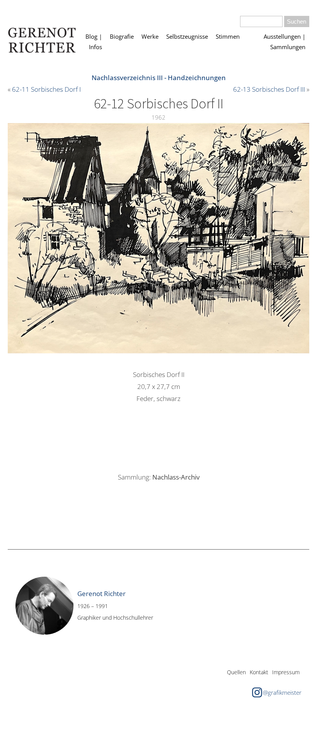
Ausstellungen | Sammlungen (284, 42)
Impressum (286, 672)
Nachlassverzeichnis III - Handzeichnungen (159, 77)
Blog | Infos (93, 42)
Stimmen (228, 36)
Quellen (236, 672)
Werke (149, 36)
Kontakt (259, 672)
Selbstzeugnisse (187, 36)
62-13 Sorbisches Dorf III (269, 89)
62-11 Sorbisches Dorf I (46, 89)
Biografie (122, 36)
